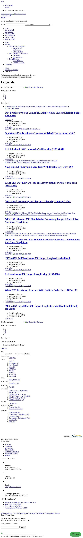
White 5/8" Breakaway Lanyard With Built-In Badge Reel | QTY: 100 (41, 290)
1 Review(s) (9, 120)
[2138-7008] (22, 286)
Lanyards (9, 30)
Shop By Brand (10, 39)
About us (8, 444)
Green (12, 367)
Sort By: (3, 87)
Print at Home (9, 37)
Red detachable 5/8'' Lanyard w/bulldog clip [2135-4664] (34, 149)
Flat (11, 387)
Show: (3, 103)
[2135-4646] (22, 178)
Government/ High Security (19, 418)
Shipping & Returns (11, 453)
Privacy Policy (9, 450)
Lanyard (13, 403)
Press (12, 422)
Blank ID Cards (10, 35)
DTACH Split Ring (16, 400)
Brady (12, 358)
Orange (12, 369)
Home (7, 68)
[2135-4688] (22, 270)
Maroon (12, 376)
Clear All (4, 348)
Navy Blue (13, 365)
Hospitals (13, 420)
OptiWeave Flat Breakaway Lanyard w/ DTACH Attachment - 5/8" (40, 133)
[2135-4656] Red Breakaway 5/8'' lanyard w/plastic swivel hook (37, 258)
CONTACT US (6, 16)
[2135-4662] (22, 197)
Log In (7, 7)
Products (7, 44)
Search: (3, 24)
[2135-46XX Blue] (26, 129)
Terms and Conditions (12, 452)
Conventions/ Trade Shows (19, 414)
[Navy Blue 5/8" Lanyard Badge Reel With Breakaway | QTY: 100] (31, 161)
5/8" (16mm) (14, 380)
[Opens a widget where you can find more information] (75, 534)
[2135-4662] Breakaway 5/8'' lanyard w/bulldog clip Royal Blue (38, 201)
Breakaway (14, 383)
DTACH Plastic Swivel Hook (19, 396)
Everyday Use (14, 416)
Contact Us (8, 64)
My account (8, 448)
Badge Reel (14, 392)
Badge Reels (9, 32)
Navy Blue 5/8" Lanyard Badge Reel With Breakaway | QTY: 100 (39, 166)
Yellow (12, 374)
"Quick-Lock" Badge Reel (18, 390)
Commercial (14, 412)
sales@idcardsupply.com (13, 487)
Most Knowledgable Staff (13, 504)
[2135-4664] (22, 145)
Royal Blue (13, 363)
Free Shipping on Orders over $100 (16, 508)
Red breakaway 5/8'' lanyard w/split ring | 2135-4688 (32, 274)
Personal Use (14, 407)
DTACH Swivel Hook (17, 394)
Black (12, 361)
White (12, 372)
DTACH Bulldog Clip (17, 398)
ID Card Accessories (11, 70)
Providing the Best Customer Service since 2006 (20, 502)
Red (11, 370)
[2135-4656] (22, 254)
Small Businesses (16, 409)
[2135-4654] (22, 302)
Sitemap (7, 455)
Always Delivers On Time (13, 506)
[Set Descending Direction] (34, 87)
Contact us (8, 446)
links (2, 2)
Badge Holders (9, 34)
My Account (9, 5)
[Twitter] (1, 531)
